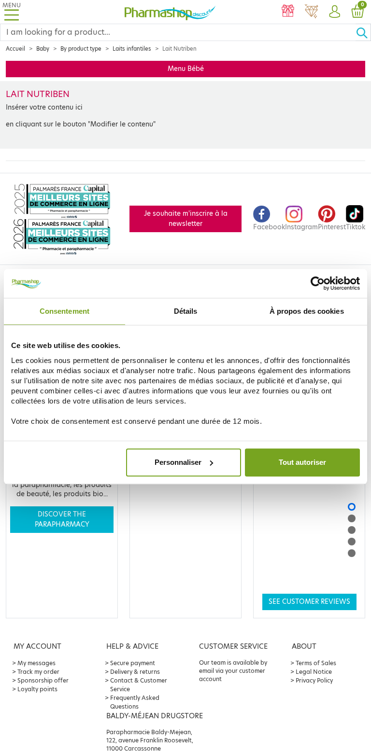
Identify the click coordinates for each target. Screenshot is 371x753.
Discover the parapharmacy (62, 519)
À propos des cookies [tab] (307, 311)
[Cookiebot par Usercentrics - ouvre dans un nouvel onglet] (317, 283)
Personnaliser (178, 462)
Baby (42, 49)
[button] (334, 12)
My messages (36, 663)
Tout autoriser (302, 462)
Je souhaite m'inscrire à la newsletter (186, 218)
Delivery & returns (135, 672)
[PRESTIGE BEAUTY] (311, 12)
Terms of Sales (316, 663)
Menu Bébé (186, 68)
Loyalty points (37, 689)
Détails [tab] (186, 311)
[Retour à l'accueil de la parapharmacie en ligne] (170, 11)
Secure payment (132, 663)
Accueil (15, 49)
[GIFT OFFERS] (288, 12)
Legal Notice (314, 672)
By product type (80, 49)
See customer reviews (309, 601)
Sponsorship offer (43, 680)
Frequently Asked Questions (134, 702)
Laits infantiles (132, 49)
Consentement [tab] (64, 311)
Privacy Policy (314, 680)
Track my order (38, 672)
